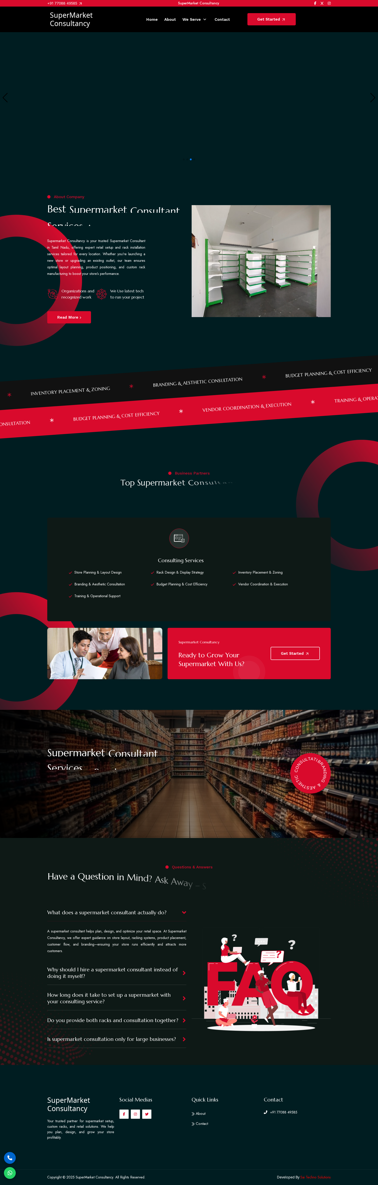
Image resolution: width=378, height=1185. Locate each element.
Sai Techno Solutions (315, 1177)
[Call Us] (10, 1158)
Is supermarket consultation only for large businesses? (111, 1039)
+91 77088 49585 (62, 3)
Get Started (269, 19)
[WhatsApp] (10, 1173)
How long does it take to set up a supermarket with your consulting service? (109, 998)
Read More (68, 317)
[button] (184, 159)
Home (152, 19)
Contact (222, 19)
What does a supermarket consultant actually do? (106, 912)
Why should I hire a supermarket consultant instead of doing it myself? (112, 972)
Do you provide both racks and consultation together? (112, 1020)
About (170, 19)
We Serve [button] (191, 19)
